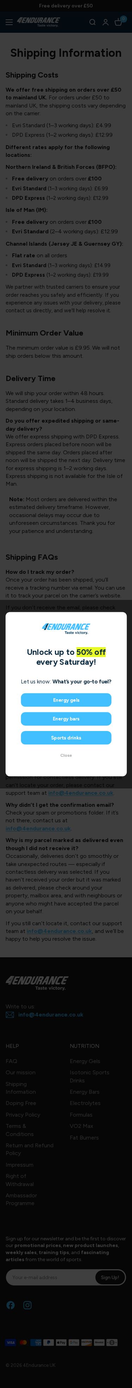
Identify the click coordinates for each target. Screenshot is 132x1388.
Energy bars (66, 719)
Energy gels (66, 700)
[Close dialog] (120, 618)
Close (66, 755)
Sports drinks (66, 738)
